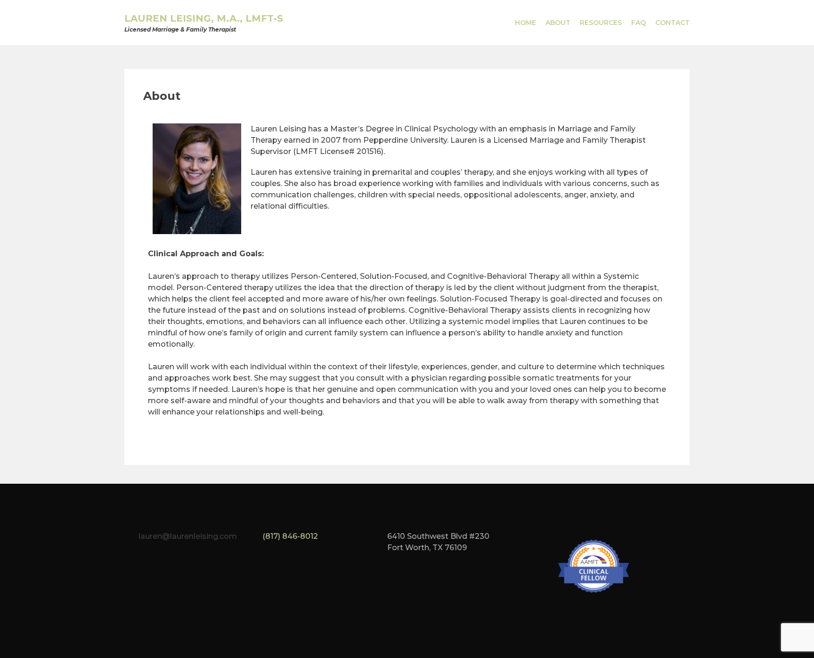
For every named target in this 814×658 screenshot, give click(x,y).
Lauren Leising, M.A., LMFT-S (203, 18)
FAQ (638, 22)
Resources (601, 22)
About (557, 22)
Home (525, 22)
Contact (672, 22)
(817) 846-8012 (290, 536)
